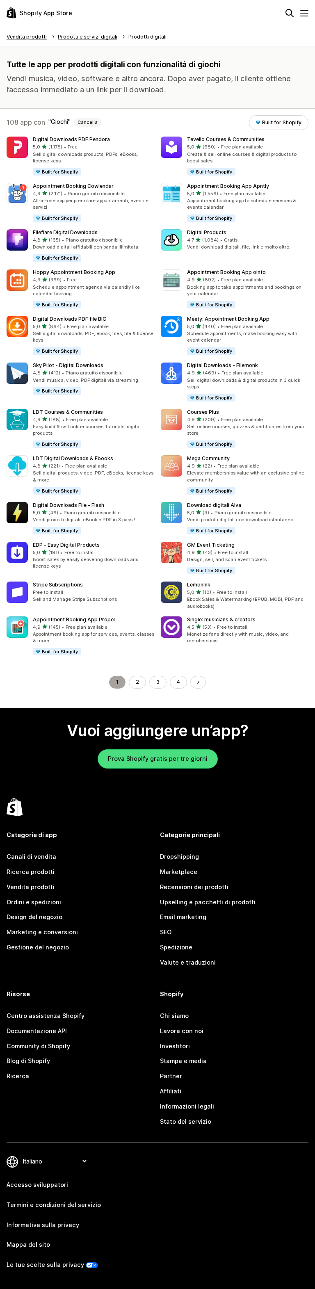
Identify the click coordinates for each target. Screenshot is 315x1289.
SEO (165, 932)
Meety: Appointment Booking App (228, 319)
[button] (80, 156)
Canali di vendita (31, 856)
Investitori (175, 1046)
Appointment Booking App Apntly (228, 186)
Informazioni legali (187, 1106)
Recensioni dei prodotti (194, 886)
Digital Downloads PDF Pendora (71, 139)
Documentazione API (37, 1030)
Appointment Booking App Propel (74, 619)
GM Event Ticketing (211, 545)
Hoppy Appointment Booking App (74, 272)
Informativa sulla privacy (43, 1224)
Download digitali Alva (214, 505)
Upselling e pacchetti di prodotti (208, 902)
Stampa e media (183, 1060)
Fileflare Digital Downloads (65, 232)
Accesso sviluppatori (37, 1184)
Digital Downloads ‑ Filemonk (222, 365)
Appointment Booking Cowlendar (73, 186)
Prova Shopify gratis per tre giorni (158, 758)
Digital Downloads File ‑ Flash (68, 505)
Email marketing (183, 916)
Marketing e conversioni (42, 932)
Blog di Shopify (28, 1060)
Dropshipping (179, 856)
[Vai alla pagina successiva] (198, 682)
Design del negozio (34, 916)
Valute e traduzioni (188, 962)
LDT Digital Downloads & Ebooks (73, 458)
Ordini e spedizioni (34, 902)
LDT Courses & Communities (68, 412)
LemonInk (198, 585)
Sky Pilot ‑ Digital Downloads (68, 365)
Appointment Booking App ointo (226, 272)
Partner (171, 1075)
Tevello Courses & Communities (226, 139)
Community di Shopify (38, 1046)
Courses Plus (203, 412)
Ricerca (18, 1075)
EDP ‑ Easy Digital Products (66, 545)
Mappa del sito (28, 1244)
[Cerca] (289, 13)
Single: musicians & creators (221, 619)
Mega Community (208, 458)
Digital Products (206, 232)
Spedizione (176, 947)
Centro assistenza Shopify (45, 1015)
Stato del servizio (185, 1121)
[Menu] (304, 13)
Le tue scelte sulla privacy (45, 1264)
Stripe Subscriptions (58, 585)
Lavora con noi (181, 1030)
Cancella (88, 122)
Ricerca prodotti (31, 871)
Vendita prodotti (31, 886)
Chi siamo (174, 1015)
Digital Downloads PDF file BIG (70, 319)
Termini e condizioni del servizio (54, 1204)
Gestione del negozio (38, 947)
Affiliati (170, 1091)
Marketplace (178, 871)
